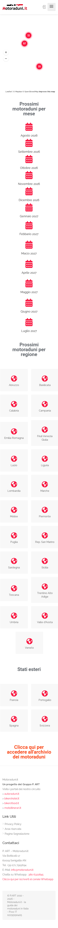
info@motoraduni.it (22, 869)
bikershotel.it (11, 798)
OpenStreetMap (31, 92)
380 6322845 (36, 874)
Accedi (44, 7)
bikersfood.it (11, 803)
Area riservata (13, 828)
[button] (6, 52)
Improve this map (47, 92)
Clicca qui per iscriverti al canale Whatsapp (27, 879)
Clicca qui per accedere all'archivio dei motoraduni (29, 752)
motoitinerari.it (12, 807)
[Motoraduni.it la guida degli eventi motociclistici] (14, 7)
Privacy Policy (13, 824)
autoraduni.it (11, 793)
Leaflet (8, 92)
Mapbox (18, 92)
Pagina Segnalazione (17, 833)
